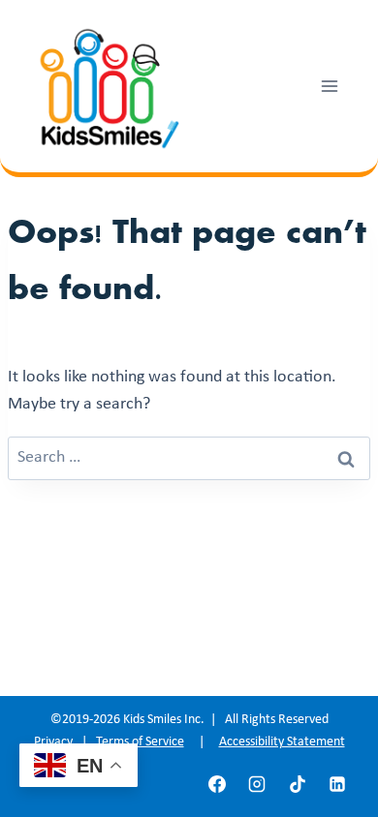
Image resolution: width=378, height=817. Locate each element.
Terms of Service (140, 742)
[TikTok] (297, 784)
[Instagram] (256, 784)
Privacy (53, 742)
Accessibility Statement (282, 742)
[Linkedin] (337, 784)
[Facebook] (217, 784)
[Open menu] (329, 86)
